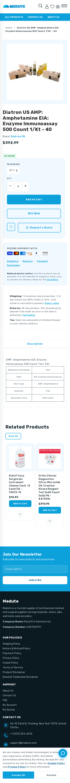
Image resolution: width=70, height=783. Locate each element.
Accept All (18, 775)
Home (8, 27)
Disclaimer (13, 265)
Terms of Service (13, 667)
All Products (14, 17)
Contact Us (35, 17)
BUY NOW (34, 213)
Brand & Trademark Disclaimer (20, 677)
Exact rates (52, 303)
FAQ (5, 700)
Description (35, 343)
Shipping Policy (12, 643)
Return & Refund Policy (16, 648)
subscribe (35, 580)
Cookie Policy (10, 662)
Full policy (28, 315)
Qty (9, 178)
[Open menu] (64, 6)
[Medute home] (14, 7)
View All (13, 436)
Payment (42, 261)
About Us (54, 17)
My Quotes (9, 709)
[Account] (47, 7)
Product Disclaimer (14, 672)
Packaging (13, 164)
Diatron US (18, 136)
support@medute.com (23, 742)
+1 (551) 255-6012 (21, 733)
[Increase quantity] (25, 185)
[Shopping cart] (58, 7)
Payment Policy (12, 653)
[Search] (40, 6)
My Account (10, 705)
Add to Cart (20, 503)
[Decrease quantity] (10, 185)
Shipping (12, 261)
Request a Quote (41, 227)
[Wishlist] (52, 7)
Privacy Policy (11, 658)
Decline (51, 775)
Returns (28, 261)
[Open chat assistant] (62, 753)
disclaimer (52, 279)
